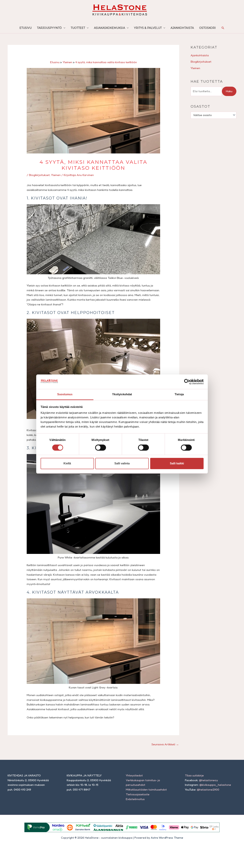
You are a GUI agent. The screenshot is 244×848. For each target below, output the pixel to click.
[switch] (100, 448)
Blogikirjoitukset (39, 175)
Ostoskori (207, 28)
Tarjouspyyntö (49, 28)
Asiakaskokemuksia (109, 28)
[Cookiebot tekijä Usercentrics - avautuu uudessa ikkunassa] (187, 382)
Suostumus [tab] (65, 394)
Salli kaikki (177, 463)
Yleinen (56, 175)
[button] (223, 28)
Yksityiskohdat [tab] (122, 394)
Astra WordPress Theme (167, 837)
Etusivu (25, 28)
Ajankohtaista (182, 28)
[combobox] (213, 115)
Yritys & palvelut (148, 28)
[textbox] (211, 115)
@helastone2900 (208, 789)
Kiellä (67, 463)
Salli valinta (122, 463)
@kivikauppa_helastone (215, 785)
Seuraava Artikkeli (165, 744)
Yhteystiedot (134, 775)
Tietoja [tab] (179, 394)
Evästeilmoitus (135, 799)
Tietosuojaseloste (137, 794)
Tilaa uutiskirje (194, 775)
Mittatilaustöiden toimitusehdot (146, 789)
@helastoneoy (208, 780)
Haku (229, 91)
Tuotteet (78, 28)
